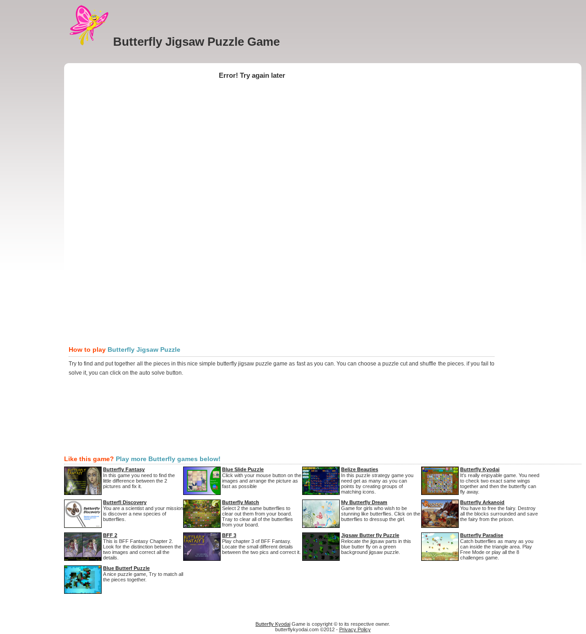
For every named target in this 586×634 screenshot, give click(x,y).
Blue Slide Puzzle (243, 469)
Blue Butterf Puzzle (126, 568)
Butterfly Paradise (481, 535)
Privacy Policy (355, 629)
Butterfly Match (240, 502)
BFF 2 (110, 535)
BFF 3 (229, 535)
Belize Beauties (359, 469)
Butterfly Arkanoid (482, 502)
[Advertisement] (235, 52)
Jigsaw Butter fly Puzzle (370, 535)
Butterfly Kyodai (479, 469)
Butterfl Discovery (124, 502)
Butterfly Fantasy (124, 469)
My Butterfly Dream (364, 502)
